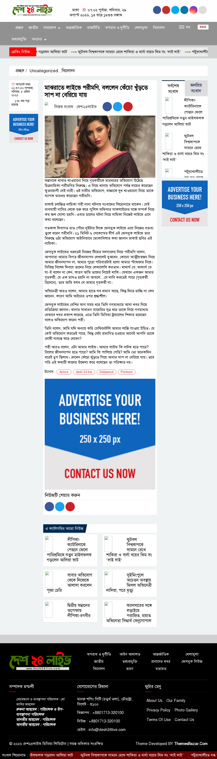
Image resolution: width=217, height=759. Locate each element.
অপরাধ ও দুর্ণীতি (117, 27)
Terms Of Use (158, 719)
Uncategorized (43, 70)
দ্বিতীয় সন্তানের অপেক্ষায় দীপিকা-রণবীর (78, 610)
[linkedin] (193, 10)
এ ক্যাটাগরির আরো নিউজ (64, 528)
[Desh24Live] (32, 9)
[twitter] (184, 10)
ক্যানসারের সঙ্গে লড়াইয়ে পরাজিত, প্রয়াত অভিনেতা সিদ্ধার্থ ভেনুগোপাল (129, 613)
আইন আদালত (130, 654)
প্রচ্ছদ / (20, 70)
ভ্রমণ (129, 668)
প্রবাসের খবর (160, 661)
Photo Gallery (186, 710)
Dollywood (106, 372)
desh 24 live (84, 372)
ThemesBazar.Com (191, 743)
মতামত (161, 668)
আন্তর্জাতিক (74, 27)
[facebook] (157, 10)
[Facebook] (107, 106)
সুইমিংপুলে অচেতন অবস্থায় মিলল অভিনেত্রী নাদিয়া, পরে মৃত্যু (129, 582)
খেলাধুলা (141, 27)
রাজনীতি (93, 27)
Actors (64, 372)
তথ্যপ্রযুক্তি (18, 39)
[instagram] (166, 10)
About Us (154, 700)
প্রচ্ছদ (18, 27)
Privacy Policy (158, 710)
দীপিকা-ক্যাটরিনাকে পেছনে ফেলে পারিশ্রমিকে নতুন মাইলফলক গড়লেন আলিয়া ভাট (69, 550)
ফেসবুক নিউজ (191, 661)
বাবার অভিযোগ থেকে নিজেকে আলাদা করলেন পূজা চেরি (69, 582)
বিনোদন (159, 27)
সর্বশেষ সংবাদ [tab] (173, 88)
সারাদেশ (49, 27)
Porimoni (126, 372)
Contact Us (184, 719)
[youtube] (175, 10)
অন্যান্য (37, 39)
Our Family (175, 700)
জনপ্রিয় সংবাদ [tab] (196, 88)
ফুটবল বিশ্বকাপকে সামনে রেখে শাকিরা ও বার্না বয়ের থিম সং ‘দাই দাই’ (116, 51)
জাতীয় (33, 27)
